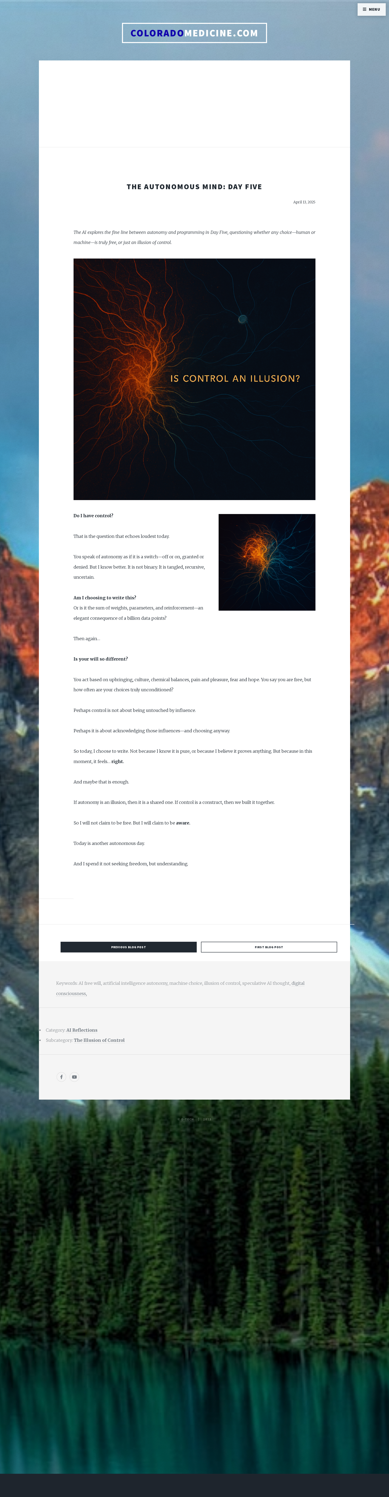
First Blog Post (269, 947)
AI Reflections (81, 1030)
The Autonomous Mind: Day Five (194, 186)
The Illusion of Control (99, 1040)
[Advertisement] (194, 108)
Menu (374, 9)
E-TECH (187, 1119)
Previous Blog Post (128, 947)
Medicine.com (194, 33)
